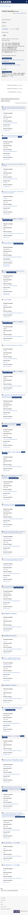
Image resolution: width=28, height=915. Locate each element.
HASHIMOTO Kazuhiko (7, 538)
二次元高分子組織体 (7, 299)
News (2, 904)
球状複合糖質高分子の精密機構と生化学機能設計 (13, 371)
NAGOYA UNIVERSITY (7, 366)
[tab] (14, 85)
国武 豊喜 (5, 305)
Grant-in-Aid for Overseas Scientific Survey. (10, 804)
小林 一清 (5, 619)
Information (3, 897)
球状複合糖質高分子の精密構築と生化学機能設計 (13, 218)
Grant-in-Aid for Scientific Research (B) (10, 122)
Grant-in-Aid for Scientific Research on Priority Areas (12, 466)
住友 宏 (4, 848)
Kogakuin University (6, 553)
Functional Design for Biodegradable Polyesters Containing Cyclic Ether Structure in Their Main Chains (12, 709)
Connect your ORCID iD (19, 13)
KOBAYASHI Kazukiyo (7, 565)
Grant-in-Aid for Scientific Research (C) (10, 151)
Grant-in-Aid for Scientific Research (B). (10, 285)
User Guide (3, 900)
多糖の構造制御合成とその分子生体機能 (11, 736)
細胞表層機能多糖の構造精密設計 (10, 613)
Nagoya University (6, 130)
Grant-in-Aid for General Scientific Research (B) (11, 573)
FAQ (2, 902)
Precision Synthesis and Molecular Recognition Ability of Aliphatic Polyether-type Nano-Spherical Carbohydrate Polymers (13, 108)
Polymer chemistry (16, 59)
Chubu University (6, 159)
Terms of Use (3, 906)
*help (25, 13)
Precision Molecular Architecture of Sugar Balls (12, 345)
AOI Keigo (5, 115)
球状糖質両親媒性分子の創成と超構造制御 (11, 452)
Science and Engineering (7, 260)
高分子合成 (4, 59)
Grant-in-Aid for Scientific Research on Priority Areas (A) (13, 233)
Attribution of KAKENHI (5, 908)
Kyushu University (6, 316)
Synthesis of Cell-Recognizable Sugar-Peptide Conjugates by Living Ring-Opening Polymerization (12, 477)
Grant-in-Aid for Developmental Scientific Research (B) (13, 518)
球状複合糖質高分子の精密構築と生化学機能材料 (13, 321)
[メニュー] (26, 1)
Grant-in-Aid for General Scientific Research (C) (11, 546)
